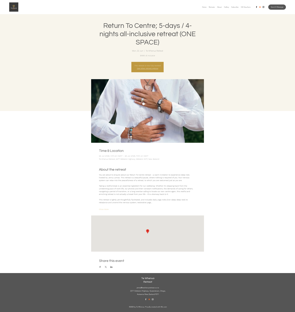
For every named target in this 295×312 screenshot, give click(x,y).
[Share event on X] (106, 267)
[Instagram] (263, 7)
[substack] (260, 7)
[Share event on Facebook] (100, 267)
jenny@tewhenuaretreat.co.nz (148, 288)
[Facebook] (256, 7)
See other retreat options (147, 68)
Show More (104, 209)
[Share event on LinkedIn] (111, 267)
